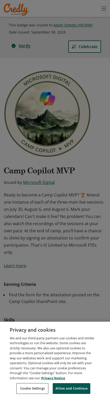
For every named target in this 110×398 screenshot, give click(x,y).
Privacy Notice (53, 378)
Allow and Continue (71, 388)
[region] (55, 360)
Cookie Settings (32, 388)
